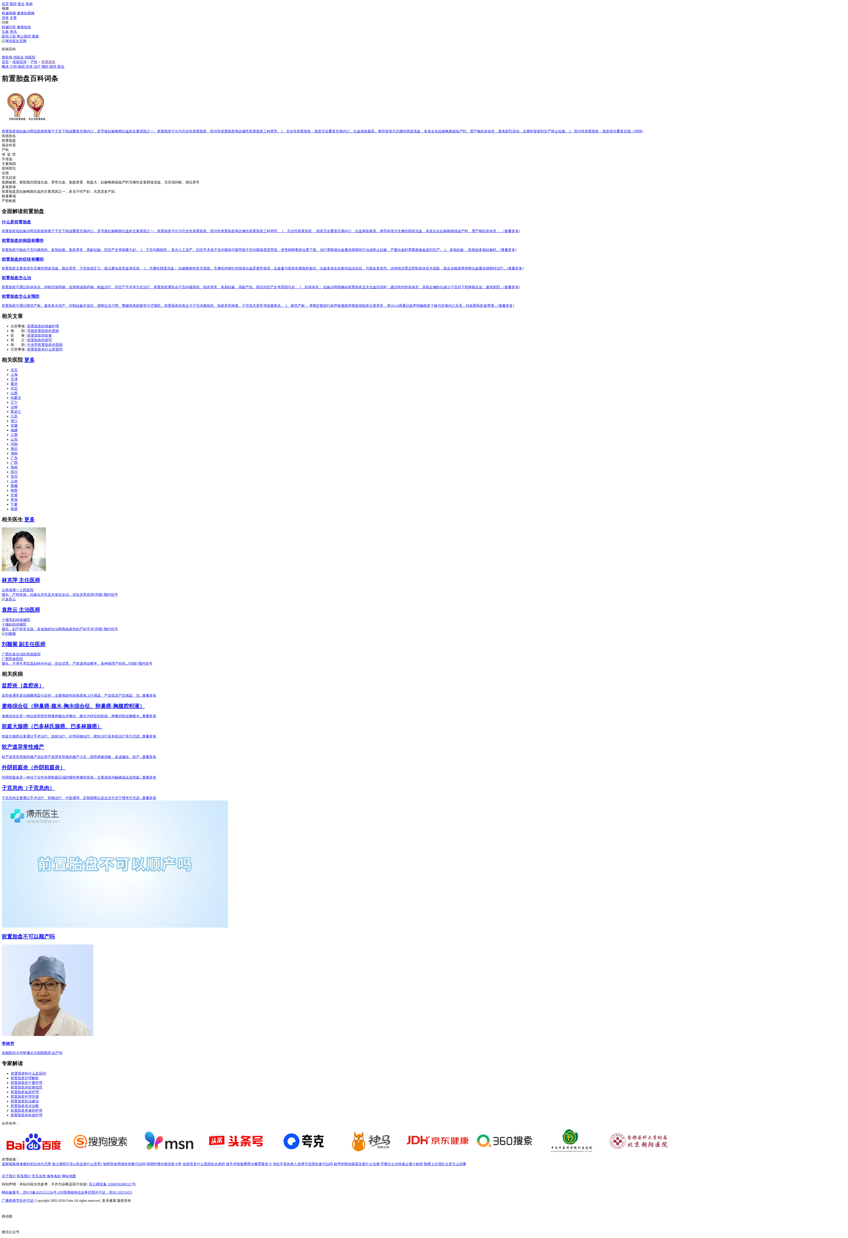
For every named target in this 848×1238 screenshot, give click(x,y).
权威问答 (9, 27)
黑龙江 (16, 411)
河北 (14, 388)
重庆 (14, 384)
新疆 (14, 509)
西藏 (14, 486)
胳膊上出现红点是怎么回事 (445, 1164)
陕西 (14, 490)
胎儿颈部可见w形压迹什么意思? (77, 1164)
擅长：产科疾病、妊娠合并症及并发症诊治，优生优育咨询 (52, 594)
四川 (14, 472)
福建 (14, 430)
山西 (14, 393)
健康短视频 (25, 13)
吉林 (14, 407)
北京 (14, 370)
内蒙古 (16, 398)
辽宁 (14, 402)
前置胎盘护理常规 (25, 1096)
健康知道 (24, 27)
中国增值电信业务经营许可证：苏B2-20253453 (96, 1192)
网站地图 (69, 1176)
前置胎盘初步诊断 (25, 1106)
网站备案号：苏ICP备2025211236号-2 (31, 1192)
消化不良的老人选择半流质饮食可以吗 (303, 1164)
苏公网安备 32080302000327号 (112, 1184)
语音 (5, 18)
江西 (14, 435)
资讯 (13, 32)
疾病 (29, 4)
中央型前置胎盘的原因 (44, 345)
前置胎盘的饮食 (39, 335)
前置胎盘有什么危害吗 (44, 349)
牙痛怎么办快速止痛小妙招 (401, 1164)
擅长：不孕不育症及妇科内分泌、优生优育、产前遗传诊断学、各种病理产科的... (69, 663)
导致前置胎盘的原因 (43, 331)
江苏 (14, 416)
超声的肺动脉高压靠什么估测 (357, 1164)
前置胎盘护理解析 (25, 1078)
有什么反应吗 (28, 1073)
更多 (29, 360)
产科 (34, 62)
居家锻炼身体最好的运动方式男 (26, 1164)
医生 (21, 4)
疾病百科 (20, 62)
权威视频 (9, 13)
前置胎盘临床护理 (25, 1092)
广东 (14, 458)
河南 (14, 444)
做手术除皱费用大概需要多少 (249, 1164)
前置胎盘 (48, 62)
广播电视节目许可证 (18, 1200)
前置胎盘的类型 (39, 340)
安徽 (14, 425)
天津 (14, 379)
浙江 (14, 421)
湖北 (14, 449)
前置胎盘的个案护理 (26, 1083)
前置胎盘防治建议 (25, 1101)
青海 (14, 500)
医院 (13, 4)
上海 (14, 374)
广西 (14, 462)
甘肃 (14, 495)
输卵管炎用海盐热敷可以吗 (124, 1164)
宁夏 (14, 504)
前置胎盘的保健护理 (43, 326)
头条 (5, 32)
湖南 (14, 453)
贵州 (14, 476)
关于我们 (9, 1176)
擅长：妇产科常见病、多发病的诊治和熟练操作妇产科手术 (52, 629)
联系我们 (24, 1176)
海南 (14, 467)
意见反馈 (39, 1176)
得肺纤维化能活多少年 (164, 1164)
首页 (5, 4)
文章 (13, 18)
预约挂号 (111, 594)
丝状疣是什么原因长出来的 (204, 1164)
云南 (14, 481)
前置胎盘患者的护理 (26, 1110)
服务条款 (54, 1176)
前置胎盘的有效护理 (26, 1115)
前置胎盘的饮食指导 (26, 1087)
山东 (14, 439)
